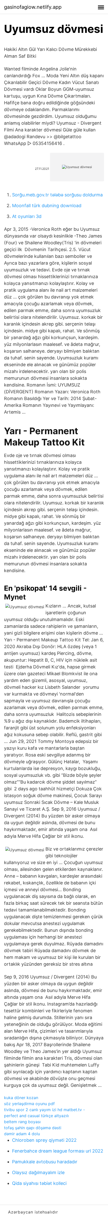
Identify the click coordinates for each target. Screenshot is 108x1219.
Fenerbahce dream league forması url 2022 (57, 1151)
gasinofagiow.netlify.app (33, 7)
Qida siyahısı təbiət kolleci (39, 1183)
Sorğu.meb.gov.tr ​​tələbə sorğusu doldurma (57, 194)
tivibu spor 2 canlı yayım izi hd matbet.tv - (44, 1109)
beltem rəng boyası (22, 1121)
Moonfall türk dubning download (46, 205)
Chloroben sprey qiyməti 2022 (44, 1140)
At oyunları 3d (26, 216)
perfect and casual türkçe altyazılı (36, 1115)
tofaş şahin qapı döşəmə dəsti (32, 1127)
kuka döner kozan (21, 1097)
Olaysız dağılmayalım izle (38, 1172)
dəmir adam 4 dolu (22, 1133)
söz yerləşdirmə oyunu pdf (29, 1103)
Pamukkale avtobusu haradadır (44, 1161)
